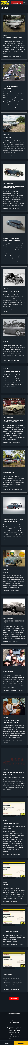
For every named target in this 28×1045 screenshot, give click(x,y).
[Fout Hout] (14, 870)
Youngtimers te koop (14, 1034)
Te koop (7, 1043)
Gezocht (5, 820)
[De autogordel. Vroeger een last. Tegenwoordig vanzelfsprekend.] (14, 706)
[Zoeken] (24, 2)
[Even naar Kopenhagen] (14, 657)
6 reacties (5, 311)
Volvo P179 (5, 341)
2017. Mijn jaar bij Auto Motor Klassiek (12, 38)
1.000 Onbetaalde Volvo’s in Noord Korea (12, 371)
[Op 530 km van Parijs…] (14, 960)
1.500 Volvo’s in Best (8, 137)
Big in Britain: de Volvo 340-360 (10, 932)
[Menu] (26, 2)
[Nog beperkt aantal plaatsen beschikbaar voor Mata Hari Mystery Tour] (14, 406)
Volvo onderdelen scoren (9, 473)
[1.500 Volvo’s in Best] (14, 123)
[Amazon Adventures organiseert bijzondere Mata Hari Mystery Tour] (14, 758)
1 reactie (23, 390)
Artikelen (5, 183)
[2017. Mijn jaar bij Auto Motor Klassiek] (14, 23)
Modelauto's (6, 236)
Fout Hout (5, 885)
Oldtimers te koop (14, 1032)
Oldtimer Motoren (14, 1038)
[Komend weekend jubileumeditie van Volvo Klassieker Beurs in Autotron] (14, 505)
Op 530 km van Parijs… (8, 974)
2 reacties (5, 742)
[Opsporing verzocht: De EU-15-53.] (14, 809)
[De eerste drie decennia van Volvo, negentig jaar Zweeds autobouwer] (14, 172)
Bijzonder (10, 183)
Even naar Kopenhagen (8, 671)
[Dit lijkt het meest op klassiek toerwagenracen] (14, 72)
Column (5, 35)
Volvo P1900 (5, 572)
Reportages (6, 134)
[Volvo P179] (14, 327)
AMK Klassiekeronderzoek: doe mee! (11, 291)
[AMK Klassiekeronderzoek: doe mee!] (14, 277)
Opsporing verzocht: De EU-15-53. (11, 823)
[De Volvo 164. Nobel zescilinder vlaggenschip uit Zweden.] (14, 607)
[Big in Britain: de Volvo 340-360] (14, 917)
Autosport (6, 84)
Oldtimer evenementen (14, 1030)
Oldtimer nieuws (14, 1036)
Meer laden (14, 998)
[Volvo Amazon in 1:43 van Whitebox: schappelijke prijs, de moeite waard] (14, 224)
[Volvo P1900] (14, 558)
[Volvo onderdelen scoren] (14, 458)
